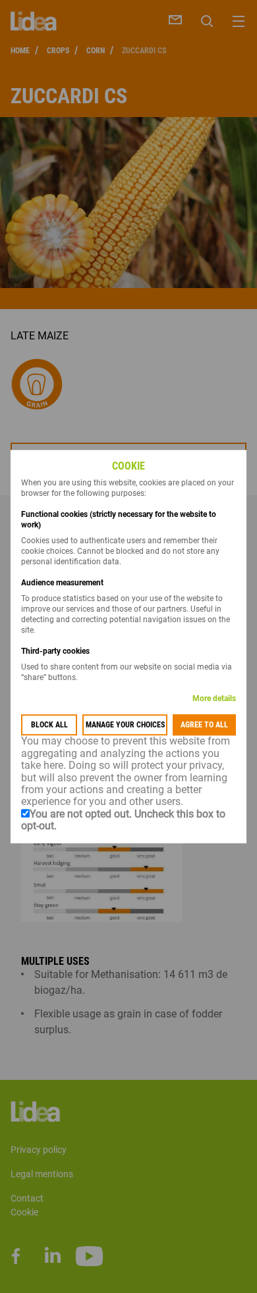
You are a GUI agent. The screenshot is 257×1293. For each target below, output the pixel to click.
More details (214, 699)
